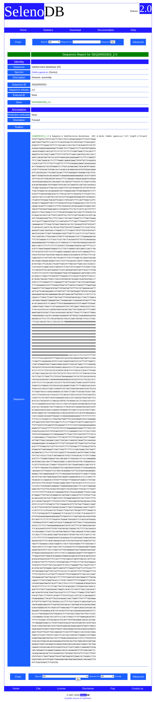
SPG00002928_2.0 (41, 102)
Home (23, 30)
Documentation (106, 30)
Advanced (138, 42)
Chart (18, 42)
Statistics (48, 30)
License (61, 688)
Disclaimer (88, 688)
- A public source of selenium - (78, 698)
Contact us (137, 688)
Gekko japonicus (40, 72)
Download (75, 30)
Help (133, 30)
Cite (38, 688)
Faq (113, 688)
